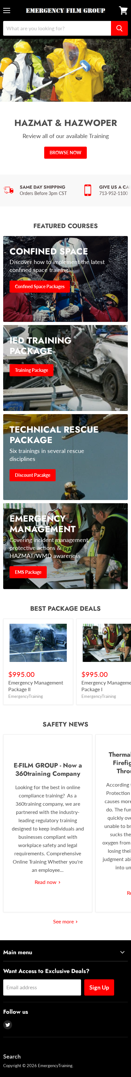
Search (12, 1056)
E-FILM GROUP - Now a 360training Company (48, 769)
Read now (46, 882)
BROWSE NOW (65, 152)
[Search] (119, 28)
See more (64, 921)
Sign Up (99, 987)
